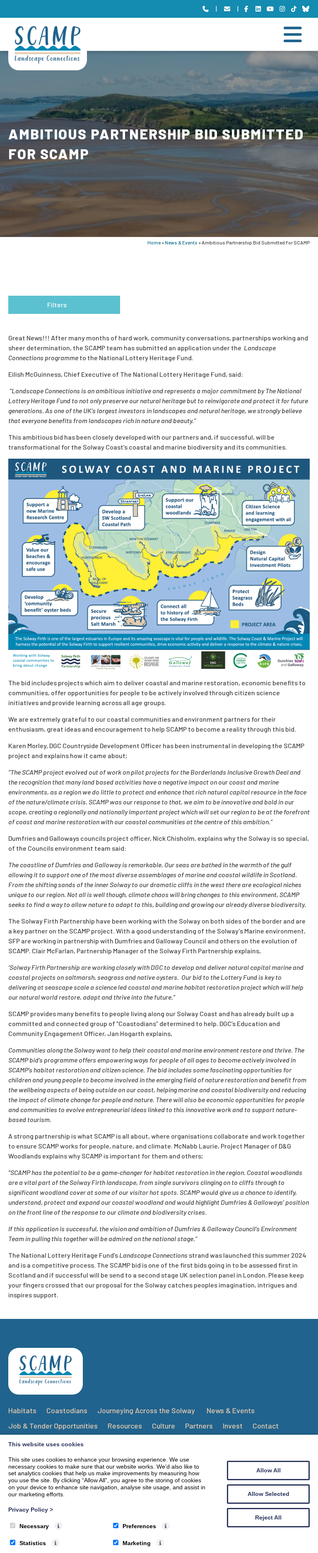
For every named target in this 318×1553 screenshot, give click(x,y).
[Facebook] (247, 9)
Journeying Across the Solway (147, 1410)
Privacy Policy (30, 1509)
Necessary (34, 1526)
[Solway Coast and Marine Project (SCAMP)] (47, 61)
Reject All (268, 1517)
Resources (125, 1425)
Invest (233, 1425)
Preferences (139, 1526)
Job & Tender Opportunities (53, 1425)
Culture (163, 1425)
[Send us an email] (227, 9)
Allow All (268, 1470)
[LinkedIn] (258, 9)
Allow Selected (268, 1494)
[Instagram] (282, 9)
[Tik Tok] (294, 9)
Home (154, 242)
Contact (266, 1425)
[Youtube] (270, 9)
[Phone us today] (206, 9)
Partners (199, 1425)
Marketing (137, 1543)
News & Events (181, 242)
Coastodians (66, 1410)
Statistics (32, 1543)
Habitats (22, 1410)
